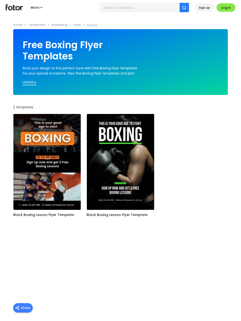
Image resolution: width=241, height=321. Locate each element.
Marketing (59, 25)
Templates (36, 25)
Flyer (77, 25)
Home (17, 25)
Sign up (204, 7)
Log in (226, 7)
